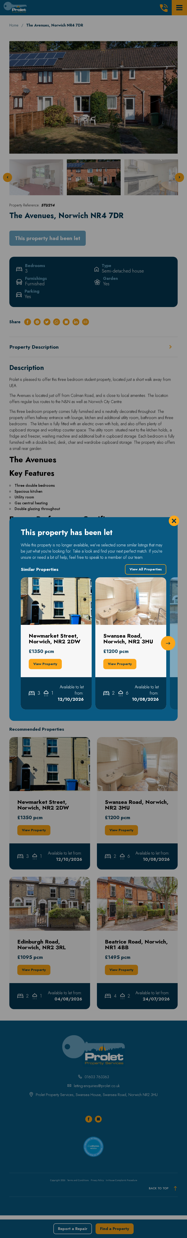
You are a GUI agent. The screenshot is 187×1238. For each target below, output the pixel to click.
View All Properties (146, 569)
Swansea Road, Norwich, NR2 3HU (127, 580)
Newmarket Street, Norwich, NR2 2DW (51, 583)
